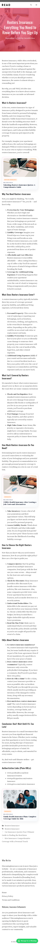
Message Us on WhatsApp (29, 941)
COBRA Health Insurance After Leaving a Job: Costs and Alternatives (19, 503)
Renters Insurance (12, 826)
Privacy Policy (7, 896)
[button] (31, 5)
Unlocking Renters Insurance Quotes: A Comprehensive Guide (19, 186)
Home (4, 892)
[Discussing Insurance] (6, 5)
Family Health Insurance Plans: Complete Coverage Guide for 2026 (19, 818)
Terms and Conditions (11, 900)
